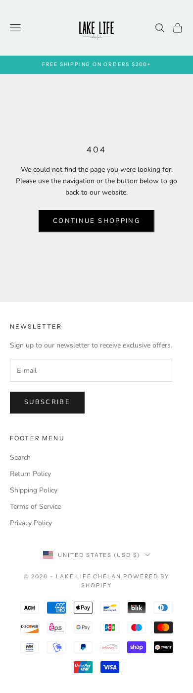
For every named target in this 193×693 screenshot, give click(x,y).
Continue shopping (96, 220)
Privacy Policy (31, 523)
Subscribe (47, 402)
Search (20, 457)
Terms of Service (35, 506)
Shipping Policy (33, 490)
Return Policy (30, 474)
